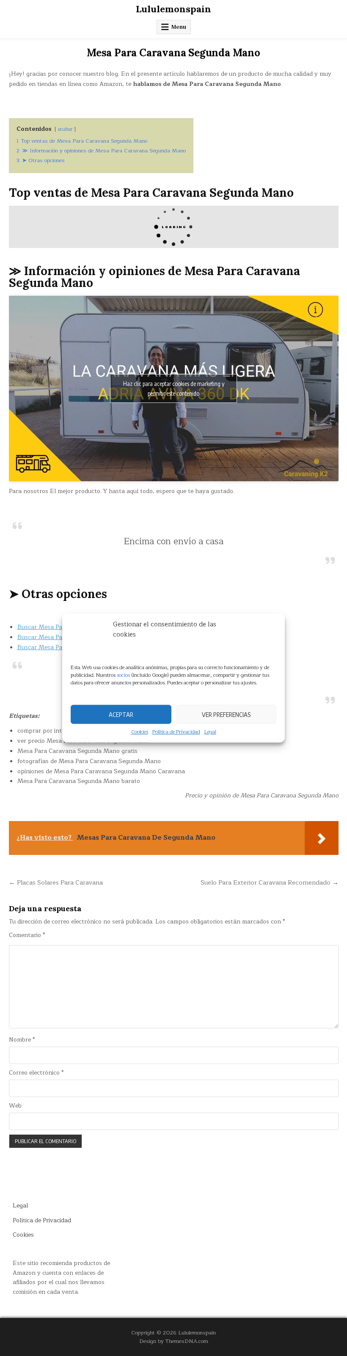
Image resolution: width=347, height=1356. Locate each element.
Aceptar (121, 714)
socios (123, 675)
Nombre (22, 1040)
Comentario (27, 935)
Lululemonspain (173, 9)
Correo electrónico (36, 1073)
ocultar (65, 129)
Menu (178, 26)
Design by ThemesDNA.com (173, 1341)
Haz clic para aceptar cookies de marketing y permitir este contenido (173, 388)
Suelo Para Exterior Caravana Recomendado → (270, 882)
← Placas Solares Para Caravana (56, 882)
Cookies (139, 732)
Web (15, 1106)
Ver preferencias (226, 714)
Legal (210, 732)
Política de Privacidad (176, 732)
